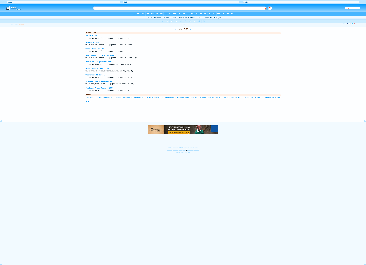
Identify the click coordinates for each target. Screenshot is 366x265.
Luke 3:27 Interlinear (122, 98)
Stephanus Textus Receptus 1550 (99, 88)
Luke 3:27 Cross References (173, 98)
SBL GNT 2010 (91, 36)
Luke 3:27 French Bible (252, 98)
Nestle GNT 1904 (92, 42)
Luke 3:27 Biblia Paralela (211, 98)
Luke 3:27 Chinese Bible (232, 98)
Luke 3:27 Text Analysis (103, 98)
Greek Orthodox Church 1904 (97, 68)
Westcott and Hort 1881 (95, 49)
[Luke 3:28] (363, 126)
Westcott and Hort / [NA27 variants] (99, 55)
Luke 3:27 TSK (155, 98)
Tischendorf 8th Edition (95, 75)
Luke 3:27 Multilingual (139, 98)
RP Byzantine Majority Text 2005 (98, 62)
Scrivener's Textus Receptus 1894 (99, 81)
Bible (12, 24)
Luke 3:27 (89, 98)
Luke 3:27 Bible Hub (193, 98)
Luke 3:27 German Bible (271, 98)
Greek (16, 24)
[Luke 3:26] (2, 126)
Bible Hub (89, 101)
